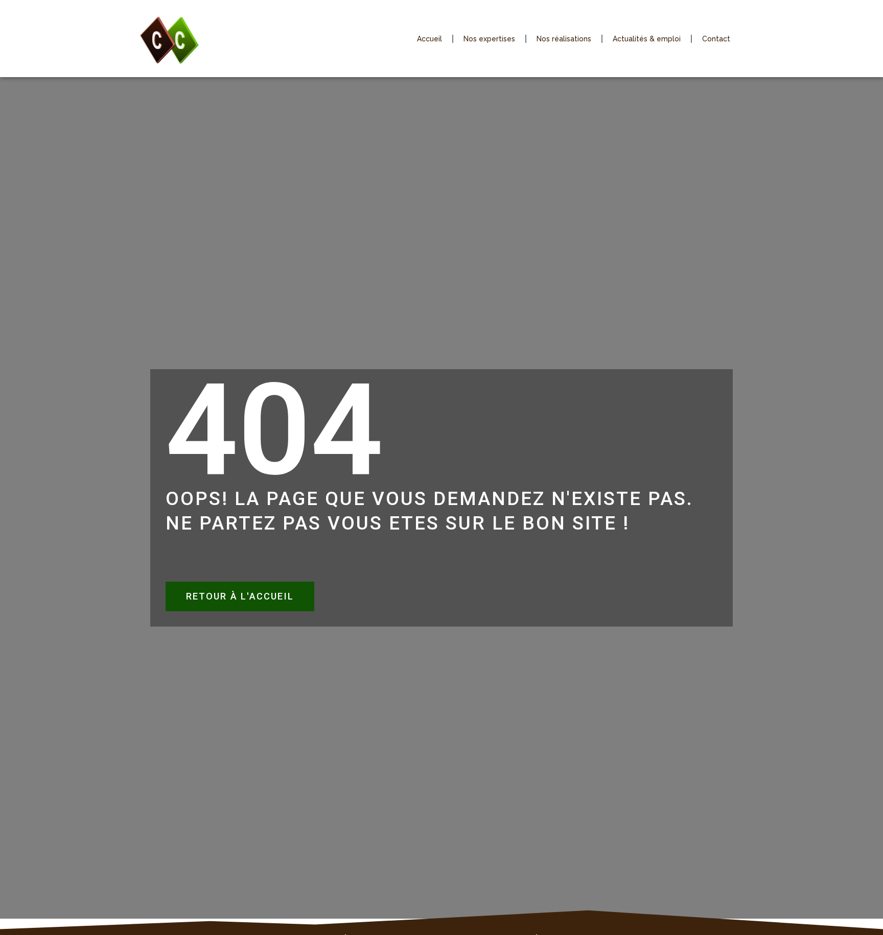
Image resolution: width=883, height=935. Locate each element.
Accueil (429, 39)
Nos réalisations (564, 39)
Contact (716, 39)
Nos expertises (489, 39)
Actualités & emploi (647, 39)
